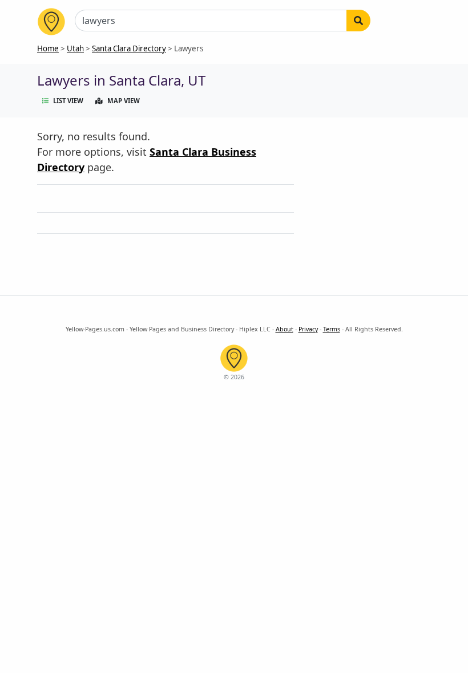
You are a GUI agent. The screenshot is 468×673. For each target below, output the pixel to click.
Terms (331, 329)
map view (123, 100)
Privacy (308, 329)
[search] (358, 20)
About (284, 329)
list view (68, 100)
